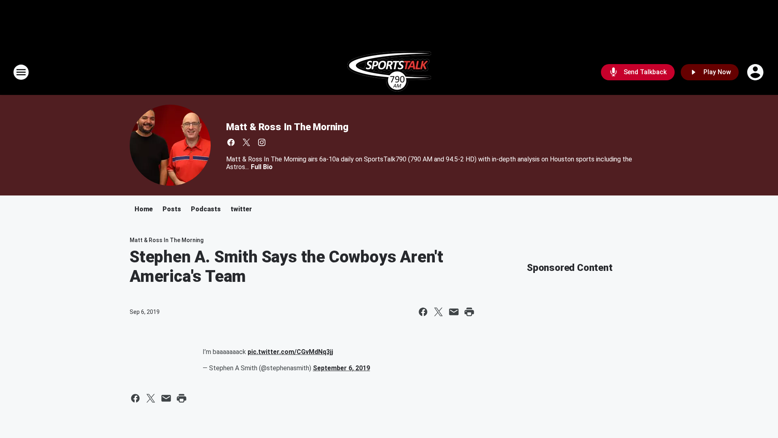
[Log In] (756, 72)
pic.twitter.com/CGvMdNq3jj (290, 352)
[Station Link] (389, 72)
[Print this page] (469, 312)
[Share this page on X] (438, 312)
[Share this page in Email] (454, 312)
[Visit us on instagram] (262, 142)
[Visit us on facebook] (231, 142)
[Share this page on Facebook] (423, 312)
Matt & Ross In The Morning (287, 127)
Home (144, 209)
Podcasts (206, 209)
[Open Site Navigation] (21, 72)
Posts (171, 209)
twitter (241, 209)
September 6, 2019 (341, 368)
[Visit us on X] (246, 142)
